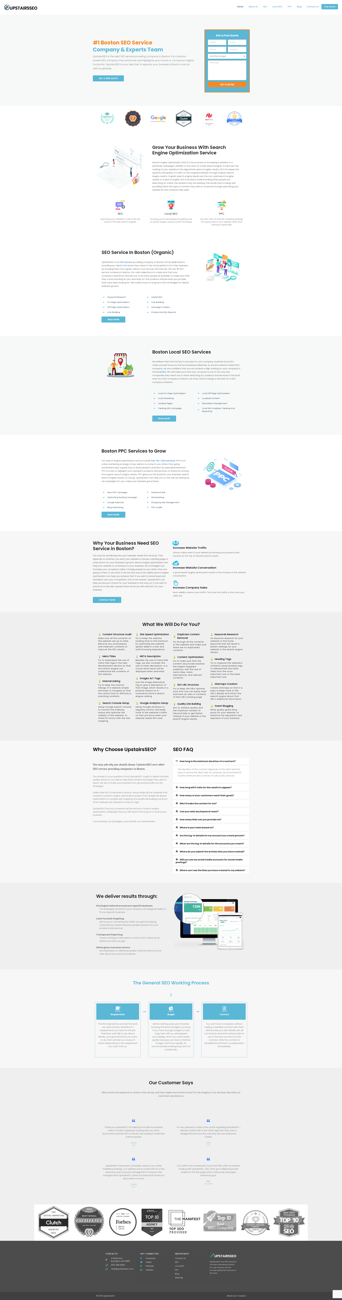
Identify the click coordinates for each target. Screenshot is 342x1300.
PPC (290, 6)
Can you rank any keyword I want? (199, 811)
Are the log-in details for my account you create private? (212, 835)
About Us (253, 6)
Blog (299, 6)
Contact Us (313, 6)
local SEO (161, 371)
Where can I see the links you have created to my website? (212, 870)
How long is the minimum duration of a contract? (208, 761)
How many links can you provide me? (200, 819)
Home (240, 6)
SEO (265, 6)
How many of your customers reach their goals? (207, 795)
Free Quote (329, 6)
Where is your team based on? (197, 827)
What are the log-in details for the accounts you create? (212, 843)
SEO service (126, 262)
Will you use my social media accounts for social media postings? (209, 861)
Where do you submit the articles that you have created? (212, 851)
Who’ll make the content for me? (198, 803)
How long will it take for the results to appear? (206, 787)
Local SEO (277, 6)
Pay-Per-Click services (163, 460)
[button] (211, 761)
